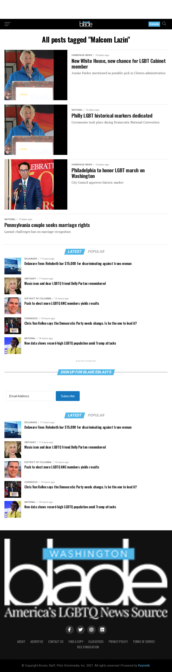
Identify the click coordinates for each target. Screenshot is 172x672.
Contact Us (56, 641)
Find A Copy (76, 641)
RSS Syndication (88, 647)
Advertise (36, 641)
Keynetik (144, 665)
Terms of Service (144, 641)
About (21, 641)
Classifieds (96, 641)
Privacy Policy (118, 641)
